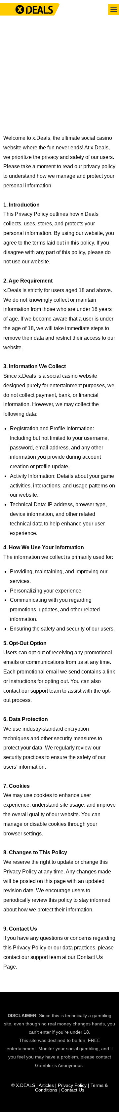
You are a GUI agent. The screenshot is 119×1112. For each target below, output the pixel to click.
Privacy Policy (72, 1085)
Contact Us (72, 1090)
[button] (113, 9)
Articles (46, 1085)
